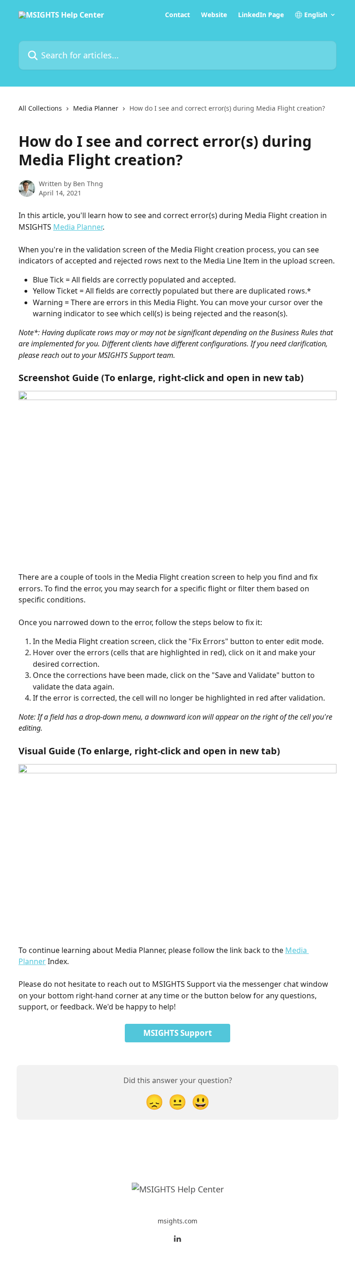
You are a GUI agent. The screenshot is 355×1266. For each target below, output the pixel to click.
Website (214, 15)
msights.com (177, 1220)
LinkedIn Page (261, 15)
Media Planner (95, 108)
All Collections (40, 108)
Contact (177, 15)
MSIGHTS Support (177, 1033)
